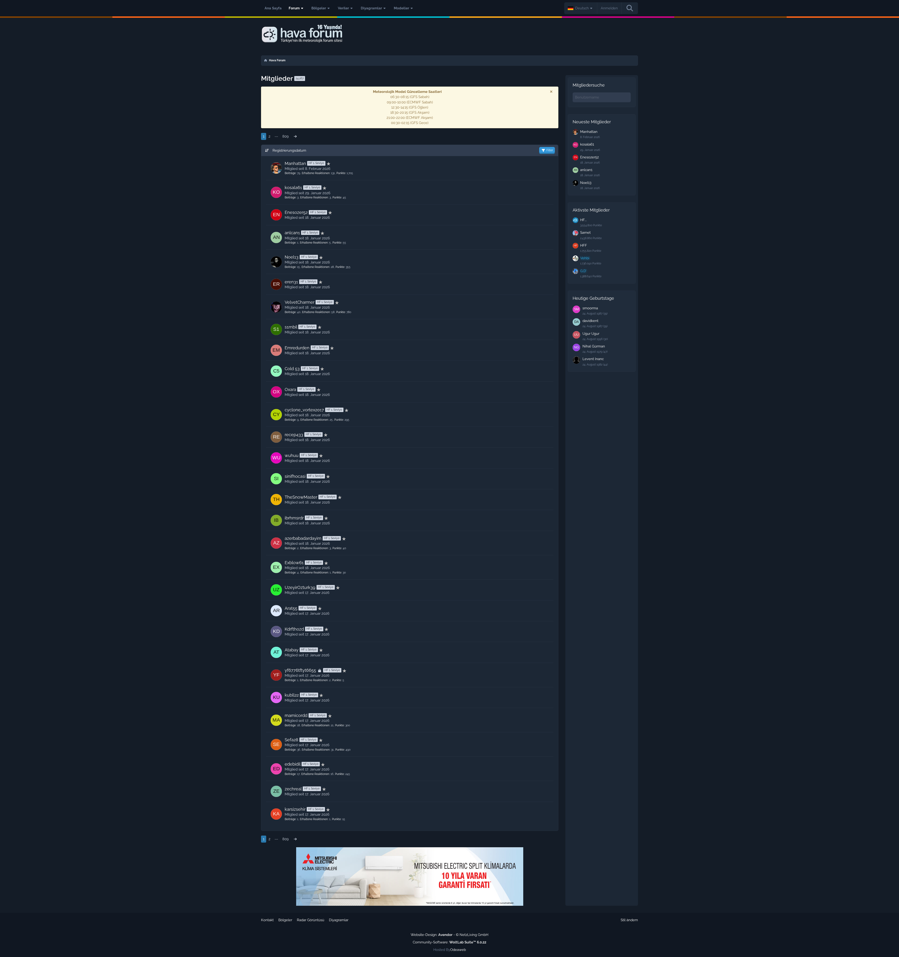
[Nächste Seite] (295, 136)
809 (285, 136)
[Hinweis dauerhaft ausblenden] (551, 91)
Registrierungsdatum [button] (289, 150)
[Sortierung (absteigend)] (267, 150)
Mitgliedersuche (589, 85)
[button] (580, 8)
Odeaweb (458, 950)
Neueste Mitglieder (592, 121)
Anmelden (609, 8)
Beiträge (290, 173)
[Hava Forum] (449, 34)
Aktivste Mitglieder (591, 210)
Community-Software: (449, 942)
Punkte (340, 173)
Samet (585, 232)
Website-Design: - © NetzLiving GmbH (449, 935)
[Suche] (630, 8)
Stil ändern (629, 920)
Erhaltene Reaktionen (316, 173)
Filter (549, 150)
